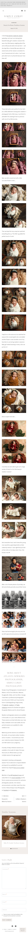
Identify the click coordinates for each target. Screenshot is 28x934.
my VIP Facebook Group (15, 775)
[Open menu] (3, 10)
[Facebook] (22, 10)
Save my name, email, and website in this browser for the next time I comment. (13, 915)
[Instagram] (25, 10)
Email (4, 902)
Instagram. (14, 790)
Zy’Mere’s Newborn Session (21, 798)
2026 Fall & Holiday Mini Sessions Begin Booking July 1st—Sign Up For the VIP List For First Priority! (13, 4)
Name (4, 894)
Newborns (14, 22)
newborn (11, 705)
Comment (5, 869)
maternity (5, 705)
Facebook (6, 790)
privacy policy (22, 929)
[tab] (10, 848)
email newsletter (16, 777)
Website (4, 909)
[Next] (23, 831)
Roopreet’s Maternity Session (6, 798)
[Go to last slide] (4, 831)
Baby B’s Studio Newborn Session (14, 843)
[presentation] (14, 827)
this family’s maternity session (14, 35)
